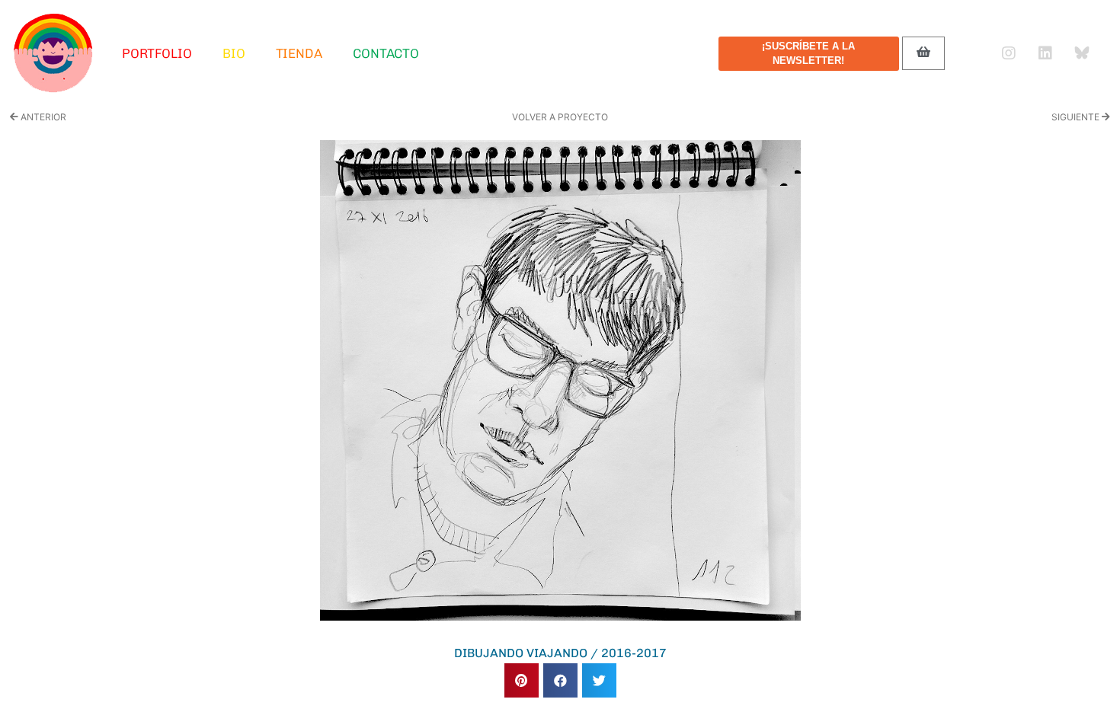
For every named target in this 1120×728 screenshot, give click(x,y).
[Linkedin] (1045, 53)
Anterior (42, 117)
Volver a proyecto (560, 117)
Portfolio (157, 53)
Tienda (299, 53)
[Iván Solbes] (53, 53)
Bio (233, 53)
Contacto (386, 53)
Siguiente (1076, 117)
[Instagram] (1008, 53)
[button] (521, 680)
